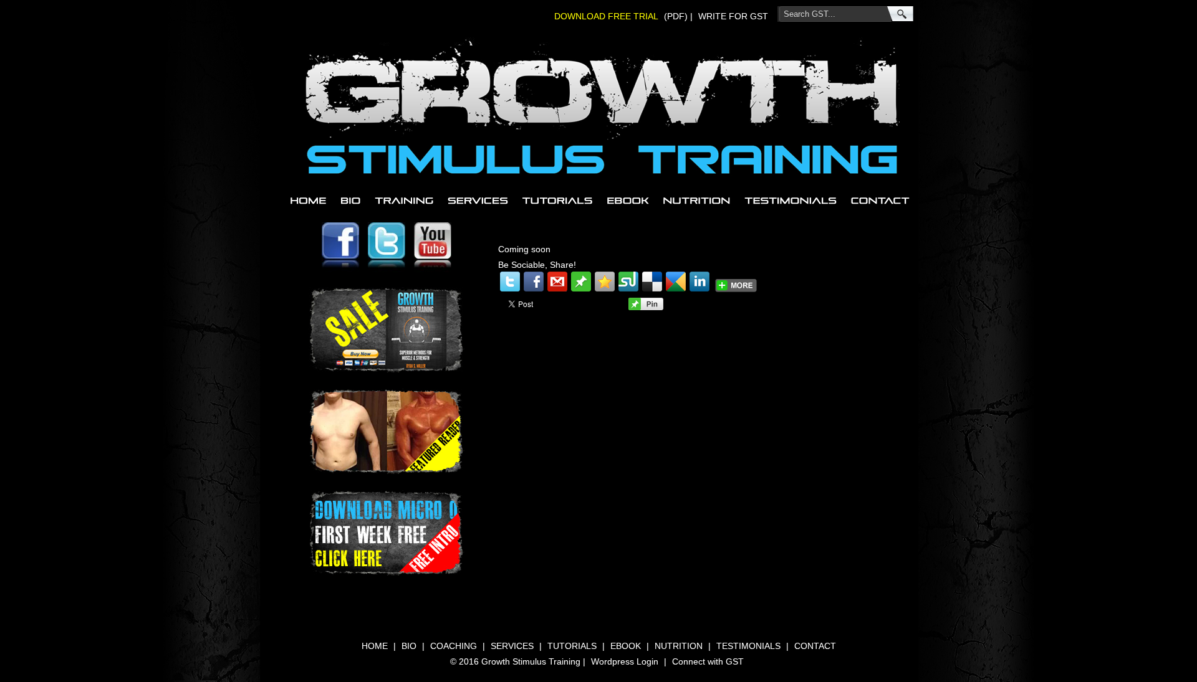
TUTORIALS (557, 200)
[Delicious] (652, 281)
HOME (309, 200)
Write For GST (733, 16)
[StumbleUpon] (628, 281)
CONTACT (879, 200)
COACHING (403, 200)
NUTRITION (697, 200)
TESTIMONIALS (791, 200)
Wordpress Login (624, 661)
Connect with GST (708, 661)
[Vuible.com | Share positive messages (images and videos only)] (581, 288)
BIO (350, 200)
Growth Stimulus (441, 51)
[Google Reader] (676, 281)
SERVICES (477, 200)
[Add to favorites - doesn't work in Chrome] (605, 281)
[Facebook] (534, 281)
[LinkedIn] (699, 281)
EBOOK (628, 200)
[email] (557, 281)
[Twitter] (510, 281)
